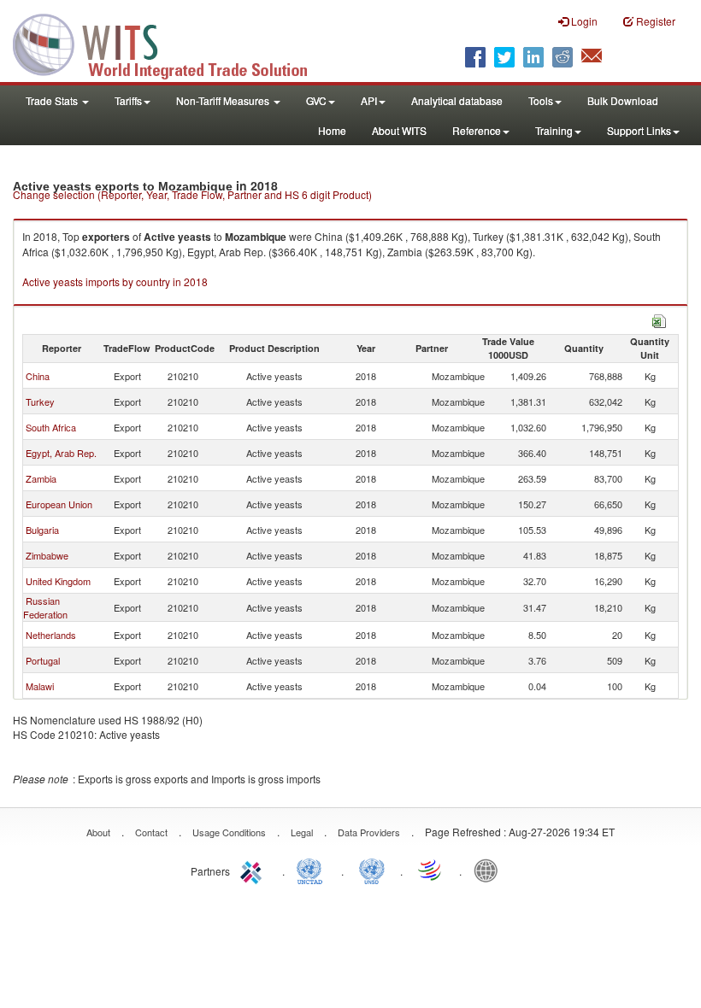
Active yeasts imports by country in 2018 (115, 281)
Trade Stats (53, 100)
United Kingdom (58, 581)
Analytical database (457, 100)
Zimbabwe (47, 555)
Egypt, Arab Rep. (61, 453)
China (38, 376)
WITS (171, 42)
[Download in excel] (659, 319)
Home (332, 130)
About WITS (399, 130)
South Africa (51, 427)
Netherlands (51, 635)
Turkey (40, 401)
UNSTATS (372, 870)
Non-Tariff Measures (224, 100)
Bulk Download (622, 100)
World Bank (490, 870)
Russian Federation (45, 607)
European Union (59, 504)
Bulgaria (42, 529)
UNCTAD (313, 870)
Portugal (43, 660)
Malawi (40, 686)
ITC (254, 870)
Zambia (41, 478)
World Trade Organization (431, 870)
